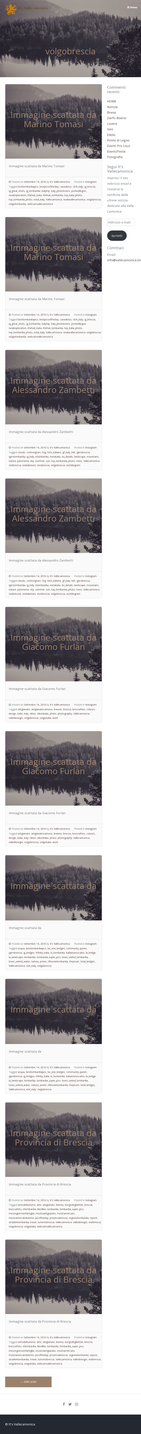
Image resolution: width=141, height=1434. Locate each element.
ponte (43, 961)
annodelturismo (26, 1204)
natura (35, 961)
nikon (33, 713)
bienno (60, 1204)
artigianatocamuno (41, 709)
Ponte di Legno (118, 140)
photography (65, 713)
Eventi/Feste (116, 151)
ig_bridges (28, 952)
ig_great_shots (17, 191)
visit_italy (31, 965)
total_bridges (87, 961)
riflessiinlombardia (58, 961)
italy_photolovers (60, 191)
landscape (79, 456)
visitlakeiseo (29, 465)
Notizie (112, 107)
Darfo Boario (116, 118)
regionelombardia (79, 1217)
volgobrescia (94, 199)
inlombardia (41, 456)
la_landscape (16, 957)
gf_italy (66, 452)
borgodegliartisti (74, 1204)
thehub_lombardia (53, 195)
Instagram (91, 181)
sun (48, 461)
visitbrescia (15, 465)
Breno (111, 112)
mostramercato (66, 1213)
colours (90, 709)
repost (93, 1217)
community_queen (76, 948)
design (12, 713)
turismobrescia (46, 1222)
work (55, 717)
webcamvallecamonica (40, 204)
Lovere (112, 124)
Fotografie (115, 157)
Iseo (110, 129)
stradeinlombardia (19, 1222)
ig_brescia (89, 186)
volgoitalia (45, 717)
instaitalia (55, 456)
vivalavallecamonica (74, 199)
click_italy (78, 186)
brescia (67, 709)
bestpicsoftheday (49, 186)
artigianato (24, 709)
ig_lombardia (33, 191)
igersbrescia (83, 452)
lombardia (29, 957)
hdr (73, 452)
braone (58, 709)
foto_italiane (54, 452)
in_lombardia (58, 952)
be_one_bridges (56, 948)
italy (26, 713)
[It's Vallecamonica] (26, 14)
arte (39, 1204)
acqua (21, 948)
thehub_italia (35, 195)
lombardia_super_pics (49, 957)
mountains (93, 456)
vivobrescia (43, 465)
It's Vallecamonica (60, 181)
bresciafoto (78, 709)
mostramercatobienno (21, 1217)
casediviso (66, 186)
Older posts (28, 1381)
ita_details (67, 456)
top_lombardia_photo (20, 199)
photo (53, 713)
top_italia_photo (73, 195)
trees (79, 461)
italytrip (46, 191)
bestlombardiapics (28, 186)
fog (44, 452)
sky (32, 461)
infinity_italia (42, 952)
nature (12, 461)
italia (20, 713)
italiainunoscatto (75, 952)
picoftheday (41, 1217)
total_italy (39, 199)
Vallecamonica (54, 199)
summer (40, 461)
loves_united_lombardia (75, 957)
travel (33, 1222)
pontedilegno (78, 191)
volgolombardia (17, 204)
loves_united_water (19, 961)
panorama (23, 461)
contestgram (33, 452)
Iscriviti (116, 236)
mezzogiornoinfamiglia (21, 1213)
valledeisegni (16, 717)
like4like (41, 1209)
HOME (111, 101)
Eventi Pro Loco (118, 146)
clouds (21, 452)
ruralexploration (17, 195)
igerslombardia (17, 456)
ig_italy (30, 456)
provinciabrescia (59, 1217)
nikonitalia (42, 713)
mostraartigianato (46, 1213)
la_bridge (91, 952)
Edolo (111, 135)
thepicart (74, 961)
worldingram (73, 465)
